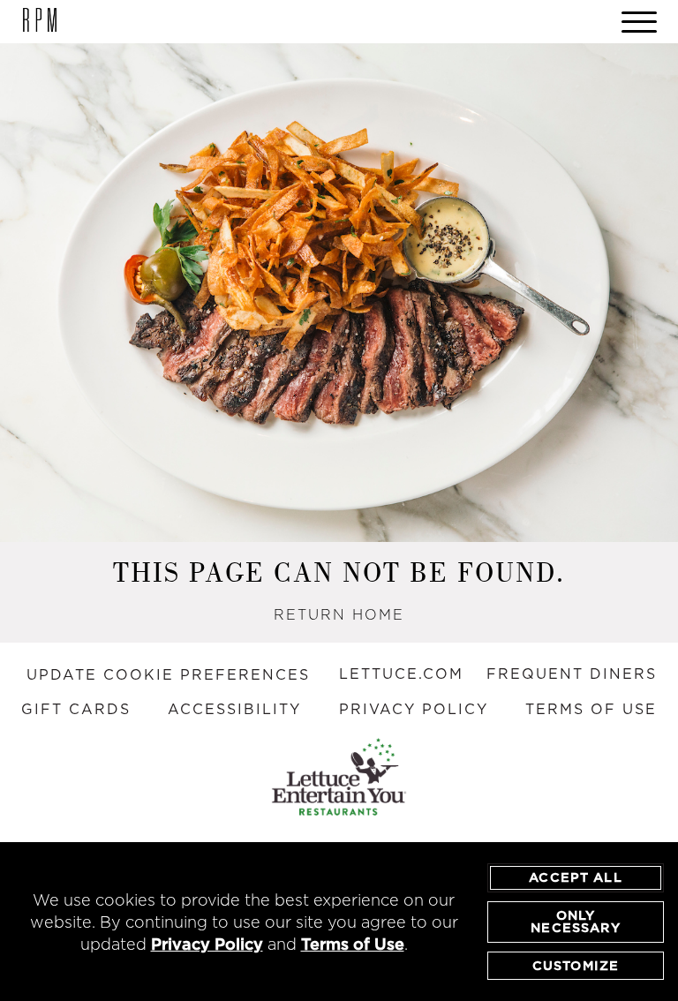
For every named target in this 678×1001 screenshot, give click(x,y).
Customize (575, 966)
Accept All (575, 877)
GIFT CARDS (76, 709)
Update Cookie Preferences (168, 674)
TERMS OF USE (591, 709)
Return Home (339, 614)
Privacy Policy (207, 944)
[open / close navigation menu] (639, 22)
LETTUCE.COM (401, 673)
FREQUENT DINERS (571, 673)
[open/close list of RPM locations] (39, 22)
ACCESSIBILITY (234, 709)
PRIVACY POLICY (413, 709)
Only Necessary (575, 922)
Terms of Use (352, 944)
